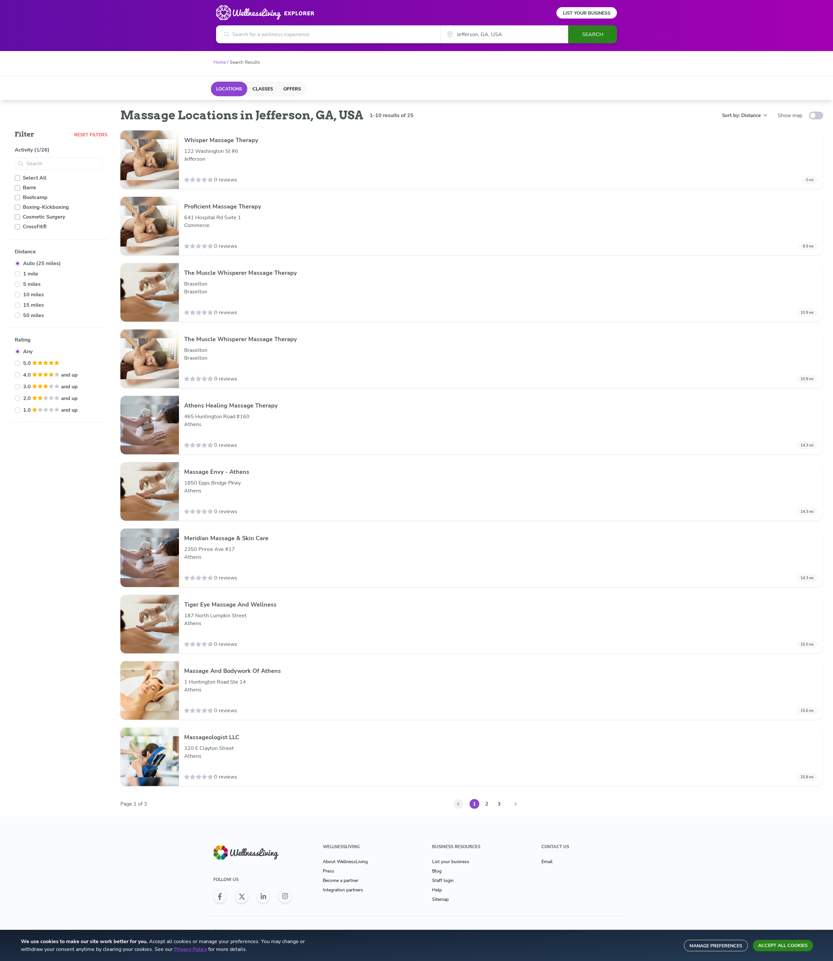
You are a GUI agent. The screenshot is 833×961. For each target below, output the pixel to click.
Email (547, 862)
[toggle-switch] (816, 115)
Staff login (443, 880)
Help (437, 890)
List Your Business (586, 13)
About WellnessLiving (345, 862)
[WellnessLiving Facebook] (219, 896)
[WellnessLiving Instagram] (285, 896)
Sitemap (440, 899)
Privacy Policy (190, 949)
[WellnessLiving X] (241, 896)
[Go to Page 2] (515, 804)
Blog (437, 871)
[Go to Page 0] (458, 804)
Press (328, 871)
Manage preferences (716, 946)
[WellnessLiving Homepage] (252, 852)
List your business (450, 862)
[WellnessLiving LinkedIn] (263, 896)
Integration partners (343, 890)
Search (592, 34)
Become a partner (340, 880)
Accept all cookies (783, 945)
